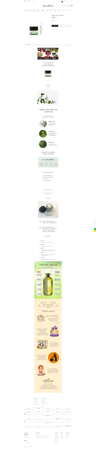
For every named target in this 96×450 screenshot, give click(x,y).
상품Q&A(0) (57, 44)
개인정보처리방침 (68, 435)
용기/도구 (63, 10)
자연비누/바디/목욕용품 (38, 10)
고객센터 (61, 434)
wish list (95, 223)
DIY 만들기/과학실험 (43, 10)
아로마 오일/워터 (55, 10)
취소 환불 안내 (67, 44)
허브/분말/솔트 (51, 10)
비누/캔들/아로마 (59, 10)
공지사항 (61, 435)
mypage (95, 219)
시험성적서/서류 (62, 438)
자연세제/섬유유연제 (34, 10)
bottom (95, 227)
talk (95, 229)
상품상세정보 (29, 44)
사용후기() (48, 44)
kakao (95, 231)
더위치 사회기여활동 (62, 437)
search (95, 221)
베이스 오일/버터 (47, 10)
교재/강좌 (70, 10)
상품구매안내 (38, 44)
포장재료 (67, 10)
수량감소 (58, 22)
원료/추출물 (27, 10)
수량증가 (57, 22)
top (95, 225)
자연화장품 (30, 10)
